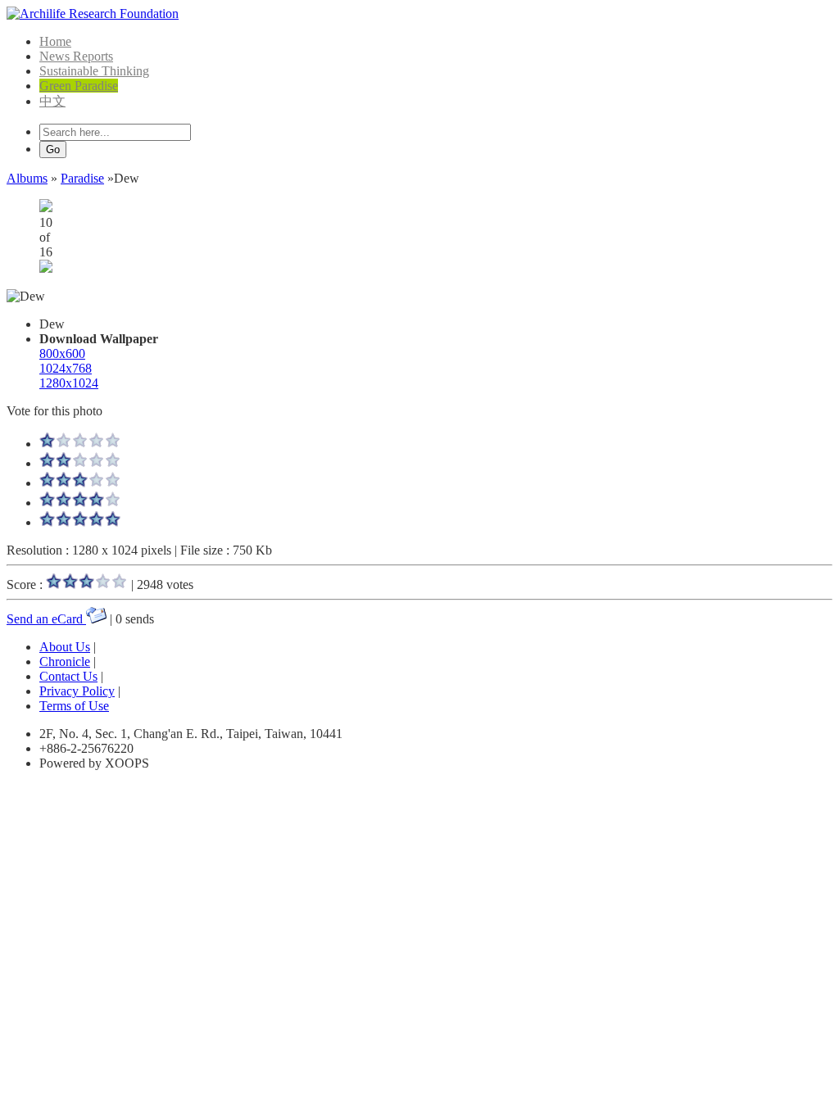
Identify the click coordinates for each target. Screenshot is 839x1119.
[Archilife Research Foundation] (93, 13)
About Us (64, 647)
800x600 (62, 353)
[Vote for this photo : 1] (80, 444)
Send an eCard (46, 619)
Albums (27, 178)
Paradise (82, 178)
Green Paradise (78, 86)
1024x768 (65, 368)
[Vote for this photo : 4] (80, 503)
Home (55, 41)
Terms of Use (74, 706)
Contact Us (68, 676)
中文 (52, 101)
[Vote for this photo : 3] (80, 483)
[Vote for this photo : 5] (80, 522)
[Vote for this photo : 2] (80, 463)
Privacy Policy (77, 691)
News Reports (76, 56)
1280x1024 (68, 383)
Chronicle (64, 661)
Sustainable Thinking (94, 71)
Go (53, 149)
